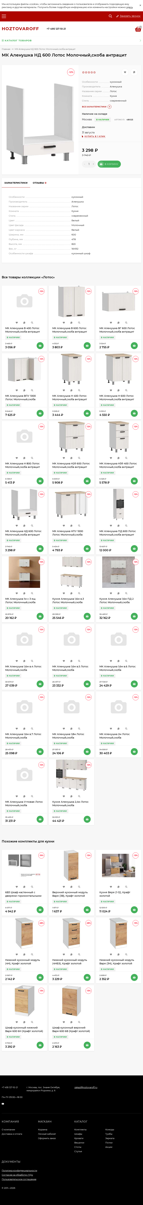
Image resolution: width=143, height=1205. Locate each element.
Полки (108, 1142)
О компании (8, 1129)
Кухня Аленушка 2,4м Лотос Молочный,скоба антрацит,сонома (70, 805)
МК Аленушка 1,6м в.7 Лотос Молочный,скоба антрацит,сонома (23, 738)
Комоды (109, 1129)
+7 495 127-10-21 (56, 28)
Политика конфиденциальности (19, 1170)
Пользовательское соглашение (19, 1179)
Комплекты (80, 1129)
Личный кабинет (47, 1134)
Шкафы (78, 1134)
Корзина (42, 1129)
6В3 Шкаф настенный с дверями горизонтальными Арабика (23, 896)
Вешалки (79, 1142)
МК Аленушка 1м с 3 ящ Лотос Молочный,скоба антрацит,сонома (20, 602)
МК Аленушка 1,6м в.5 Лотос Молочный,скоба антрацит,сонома (70, 670)
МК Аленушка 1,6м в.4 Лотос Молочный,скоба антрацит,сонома (23, 670)
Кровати (78, 1138)
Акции (108, 1147)
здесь (129, 7)
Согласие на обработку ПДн (17, 1175)
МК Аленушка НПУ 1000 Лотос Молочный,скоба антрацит (67, 535)
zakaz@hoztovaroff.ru (85, 1087)
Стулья (78, 1151)
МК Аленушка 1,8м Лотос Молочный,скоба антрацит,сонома (68, 738)
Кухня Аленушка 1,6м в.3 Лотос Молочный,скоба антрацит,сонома (68, 602)
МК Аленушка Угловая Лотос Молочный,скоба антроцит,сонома (24, 805)
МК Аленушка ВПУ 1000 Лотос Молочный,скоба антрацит (20, 399)
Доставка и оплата (12, 1134)
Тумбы (108, 1134)
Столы (77, 1147)
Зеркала (109, 1138)
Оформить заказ (47, 1138)
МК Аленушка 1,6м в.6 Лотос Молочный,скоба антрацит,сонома (117, 670)
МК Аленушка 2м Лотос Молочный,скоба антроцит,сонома (114, 738)
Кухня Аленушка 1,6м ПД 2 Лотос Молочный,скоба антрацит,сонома (116, 602)
